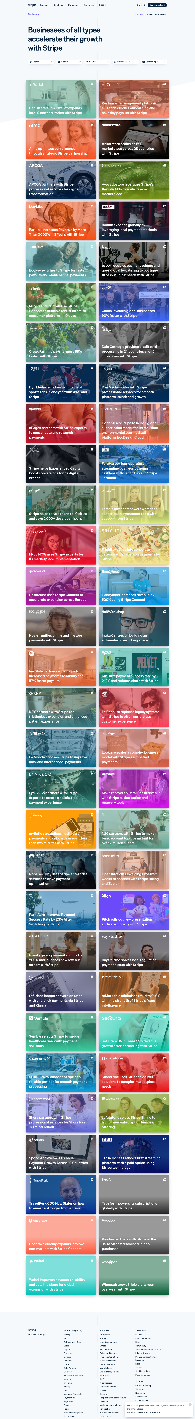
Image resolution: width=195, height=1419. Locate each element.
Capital (67, 1349)
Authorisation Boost (73, 1342)
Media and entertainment (111, 1405)
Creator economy (108, 1386)
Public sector (106, 1416)
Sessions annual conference (148, 1349)
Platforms (104, 1375)
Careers (139, 1389)
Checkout (68, 1353)
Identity (67, 1379)
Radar (66, 1408)
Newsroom (140, 1393)
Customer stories (143, 1338)
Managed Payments (73, 1394)
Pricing (102, 5)
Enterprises (105, 1334)
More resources (142, 1375)
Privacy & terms (142, 1353)
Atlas (66, 1338)
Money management (109, 1371)
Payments (68, 1401)
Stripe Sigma (69, 1416)
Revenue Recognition (73, 1412)
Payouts (67, 1405)
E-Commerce (106, 1349)
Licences (139, 1363)
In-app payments (107, 1364)
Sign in (140, 5)
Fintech (103, 1390)
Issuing (67, 1386)
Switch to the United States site (142, 1412)
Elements (68, 1371)
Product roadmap (143, 1385)
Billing (66, 1345)
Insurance (104, 1401)
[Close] (190, 1405)
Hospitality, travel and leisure (113, 1397)
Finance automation (109, 1356)
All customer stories (157, 14)
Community (140, 1345)
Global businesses (108, 1360)
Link (66, 1390)
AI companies (106, 1382)
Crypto (67, 1364)
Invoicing (68, 1382)
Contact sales (156, 5)
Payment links (70, 1397)
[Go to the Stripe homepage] (31, 1330)
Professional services (110, 1412)
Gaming (103, 1394)
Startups (104, 1338)
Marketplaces (106, 1368)
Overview (138, 14)
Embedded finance (108, 1353)
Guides (138, 1334)
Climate (67, 1356)
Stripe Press (141, 1396)
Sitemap (139, 1367)
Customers (34, 14)
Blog (137, 1342)
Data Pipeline (70, 1368)
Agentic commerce (108, 1342)
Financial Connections (74, 1375)
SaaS (102, 1379)
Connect (68, 1360)
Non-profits (105, 1408)
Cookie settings (142, 1371)
